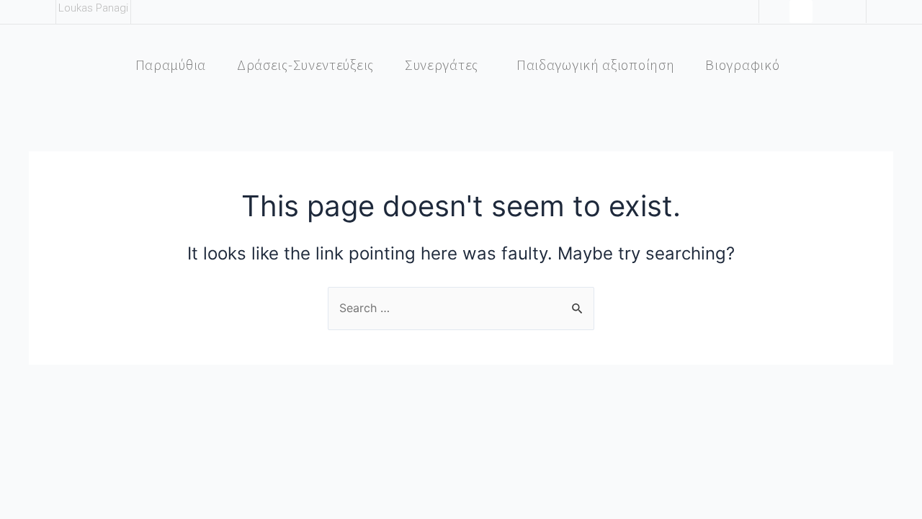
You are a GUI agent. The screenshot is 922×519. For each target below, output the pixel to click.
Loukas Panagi (93, 7)
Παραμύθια (170, 65)
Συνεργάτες (441, 65)
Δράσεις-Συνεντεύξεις (305, 65)
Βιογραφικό (742, 65)
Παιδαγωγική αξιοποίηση (595, 65)
